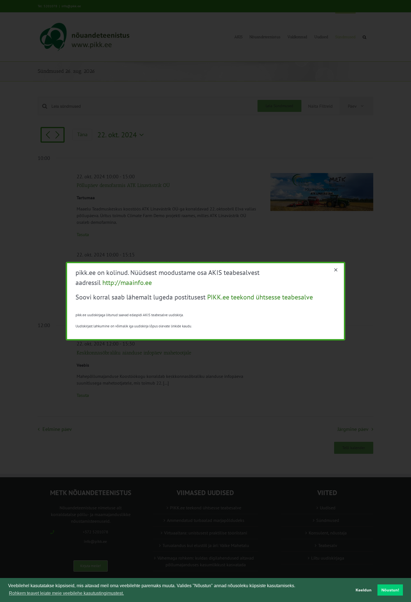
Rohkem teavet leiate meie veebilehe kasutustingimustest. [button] (66, 593)
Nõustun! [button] (390, 590)
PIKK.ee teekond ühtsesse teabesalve (260, 297)
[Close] (336, 269)
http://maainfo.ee (127, 282)
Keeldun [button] (364, 590)
